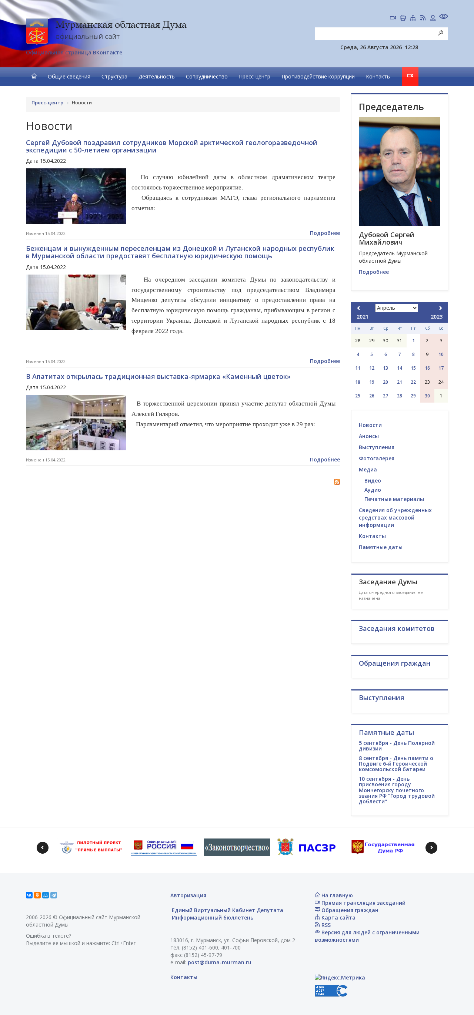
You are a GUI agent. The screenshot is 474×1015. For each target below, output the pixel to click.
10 (441, 354)
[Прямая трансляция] (393, 18)
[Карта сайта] (413, 18)
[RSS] (423, 18)
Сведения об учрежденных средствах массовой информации (395, 517)
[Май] (440, 308)
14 (399, 368)
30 (427, 396)
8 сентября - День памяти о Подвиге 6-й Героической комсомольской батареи (396, 763)
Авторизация (188, 895)
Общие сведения (69, 76)
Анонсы (369, 436)
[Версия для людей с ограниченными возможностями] (443, 17)
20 (385, 382)
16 (427, 368)
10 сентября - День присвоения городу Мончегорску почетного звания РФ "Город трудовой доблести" (397, 790)
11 (357, 368)
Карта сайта (338, 917)
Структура (114, 76)
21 (399, 382)
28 (399, 396)
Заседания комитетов (396, 628)
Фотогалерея (376, 458)
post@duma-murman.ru (219, 962)
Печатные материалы (394, 499)
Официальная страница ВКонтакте (74, 52)
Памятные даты (381, 547)
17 (441, 368)
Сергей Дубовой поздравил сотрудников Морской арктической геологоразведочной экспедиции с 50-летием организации (171, 146)
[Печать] (403, 18)
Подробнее (325, 232)
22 (413, 382)
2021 (362, 316)
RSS (325, 924)
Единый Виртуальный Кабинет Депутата (226, 910)
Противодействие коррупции (318, 76)
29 (413, 396)
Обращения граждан (349, 910)
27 (385, 396)
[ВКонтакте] (29, 895)
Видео (372, 480)
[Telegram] (53, 895)
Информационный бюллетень (211, 917)
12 (371, 368)
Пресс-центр (254, 76)
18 (357, 382)
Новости (370, 424)
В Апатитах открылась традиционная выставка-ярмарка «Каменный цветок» (158, 376)
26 (371, 396)
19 (371, 382)
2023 (437, 316)
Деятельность (156, 76)
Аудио (372, 489)
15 (413, 368)
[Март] (359, 308)
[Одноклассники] (37, 895)
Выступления (376, 447)
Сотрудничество (207, 76)
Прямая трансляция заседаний (362, 902)
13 (385, 368)
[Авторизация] (433, 18)
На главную (336, 895)
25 (357, 396)
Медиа (368, 469)
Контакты (378, 76)
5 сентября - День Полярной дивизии (397, 745)
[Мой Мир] (45, 895)
